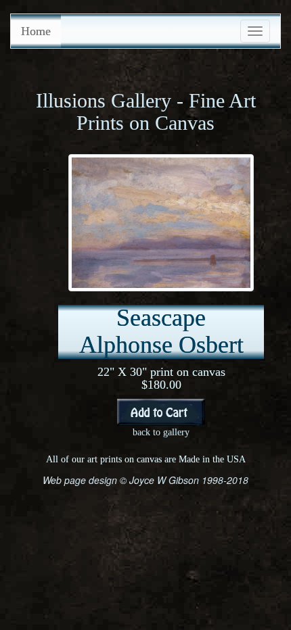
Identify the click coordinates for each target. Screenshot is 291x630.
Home (36, 31)
